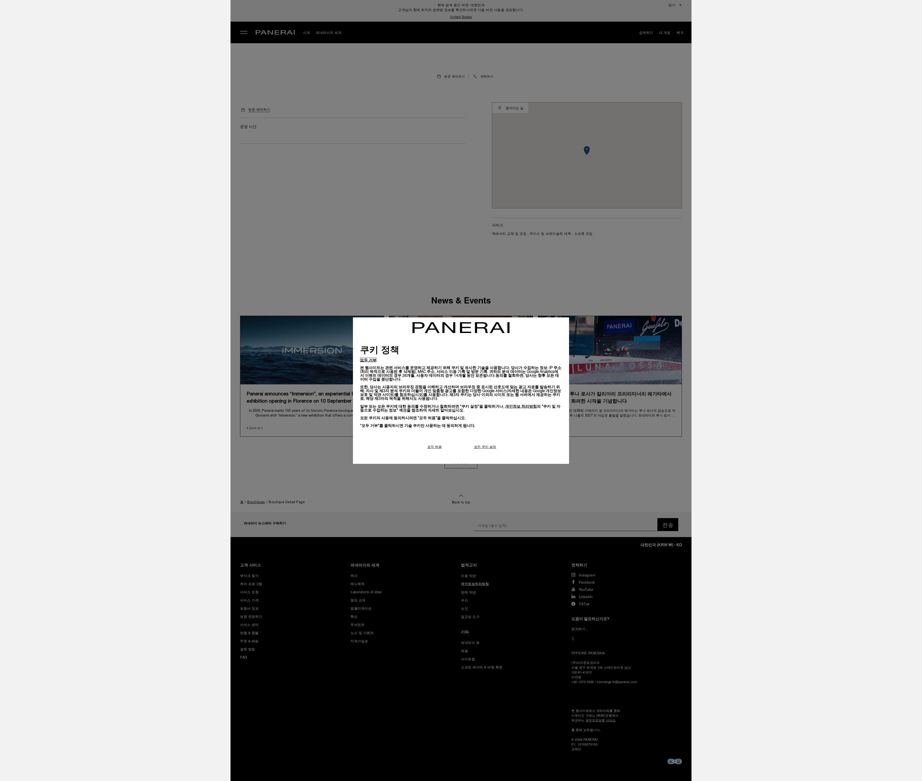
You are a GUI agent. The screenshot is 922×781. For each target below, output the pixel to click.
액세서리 (134, 37)
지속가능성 (136, 81)
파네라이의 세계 (141, 48)
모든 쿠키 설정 (485, 447)
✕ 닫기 (130, 12)
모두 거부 (368, 359)
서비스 (132, 70)
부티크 (132, 59)
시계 (129, 26)
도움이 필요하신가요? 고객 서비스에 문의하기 (162, 769)
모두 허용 (434, 447)
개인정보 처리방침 (521, 406)
